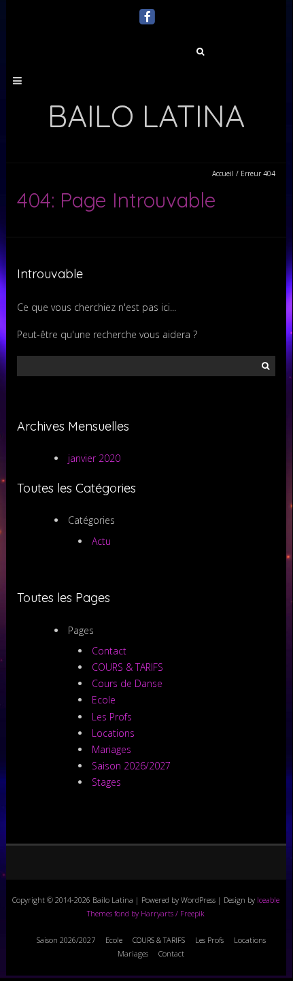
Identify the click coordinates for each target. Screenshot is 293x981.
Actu (101, 541)
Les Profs (112, 716)
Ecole (104, 699)
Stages (106, 782)
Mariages (111, 749)
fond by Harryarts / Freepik (159, 913)
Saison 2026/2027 (131, 765)
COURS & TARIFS (127, 667)
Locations (113, 733)
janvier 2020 (94, 458)
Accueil (223, 173)
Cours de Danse (127, 683)
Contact (109, 650)
